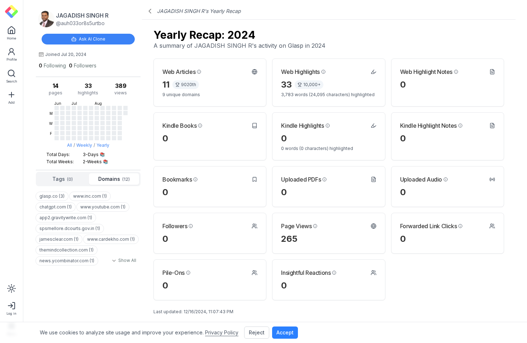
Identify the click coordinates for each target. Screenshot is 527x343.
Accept (285, 332)
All (69, 145)
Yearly (102, 145)
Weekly (84, 145)
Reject (257, 332)
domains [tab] (114, 179)
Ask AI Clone (92, 39)
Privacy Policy (221, 332)
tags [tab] (62, 179)
